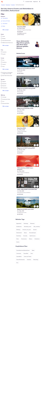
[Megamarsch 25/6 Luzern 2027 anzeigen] (28, 202)
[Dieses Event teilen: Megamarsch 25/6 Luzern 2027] (37, 206)
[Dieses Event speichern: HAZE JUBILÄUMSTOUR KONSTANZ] (35, 186)
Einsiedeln (13, 4)
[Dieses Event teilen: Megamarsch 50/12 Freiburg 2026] (37, 85)
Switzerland (8, 4)
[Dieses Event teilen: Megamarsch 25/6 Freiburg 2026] (37, 145)
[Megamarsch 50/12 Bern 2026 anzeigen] (28, 101)
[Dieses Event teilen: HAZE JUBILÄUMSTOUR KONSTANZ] (37, 186)
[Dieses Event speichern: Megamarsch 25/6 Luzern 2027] (35, 206)
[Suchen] (24, 1)
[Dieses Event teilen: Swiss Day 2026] (39, 24)
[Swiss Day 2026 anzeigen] (28, 19)
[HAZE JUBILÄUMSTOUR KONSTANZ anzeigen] (28, 182)
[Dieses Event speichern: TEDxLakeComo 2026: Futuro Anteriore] (35, 165)
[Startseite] (2, 1)
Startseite (3, 4)
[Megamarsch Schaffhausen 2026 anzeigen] (28, 61)
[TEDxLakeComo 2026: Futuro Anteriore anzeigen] (28, 161)
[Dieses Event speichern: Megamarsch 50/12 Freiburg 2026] (35, 85)
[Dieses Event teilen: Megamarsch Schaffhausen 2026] (37, 65)
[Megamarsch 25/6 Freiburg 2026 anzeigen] (28, 141)
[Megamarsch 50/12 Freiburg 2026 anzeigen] (28, 81)
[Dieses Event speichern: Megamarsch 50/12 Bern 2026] (35, 105)
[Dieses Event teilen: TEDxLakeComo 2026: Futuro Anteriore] (37, 165)
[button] (18, 223)
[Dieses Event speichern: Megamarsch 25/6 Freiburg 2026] (35, 145)
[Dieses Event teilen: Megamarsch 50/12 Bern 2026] (37, 105)
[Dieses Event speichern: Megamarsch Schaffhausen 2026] (35, 65)
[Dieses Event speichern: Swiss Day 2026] (36, 24)
